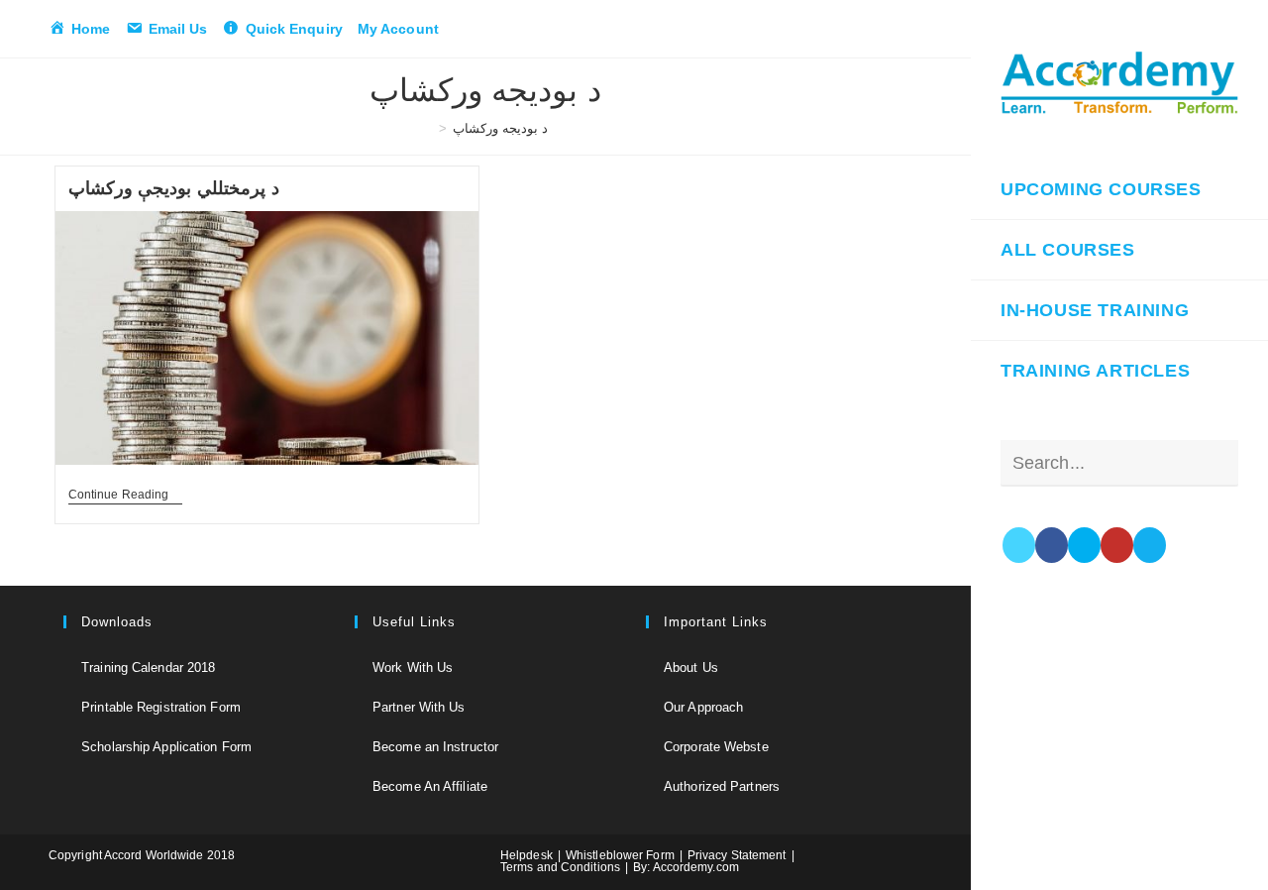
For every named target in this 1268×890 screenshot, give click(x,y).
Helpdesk (526, 855)
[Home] (428, 128)
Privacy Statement (737, 855)
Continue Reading (125, 496)
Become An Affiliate (429, 786)
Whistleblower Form (620, 855)
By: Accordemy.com (686, 867)
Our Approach (703, 707)
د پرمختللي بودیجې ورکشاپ (173, 188)
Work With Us (412, 667)
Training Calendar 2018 (148, 667)
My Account (398, 29)
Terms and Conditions (560, 867)
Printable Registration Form (161, 707)
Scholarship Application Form (166, 746)
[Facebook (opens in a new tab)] (1051, 545)
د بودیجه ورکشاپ (500, 128)
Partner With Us (419, 707)
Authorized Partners (722, 786)
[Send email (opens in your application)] (1149, 545)
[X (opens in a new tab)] (1019, 545)
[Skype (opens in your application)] (1084, 545)
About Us (691, 667)
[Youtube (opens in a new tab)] (1117, 545)
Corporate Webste (716, 746)
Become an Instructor (435, 746)
